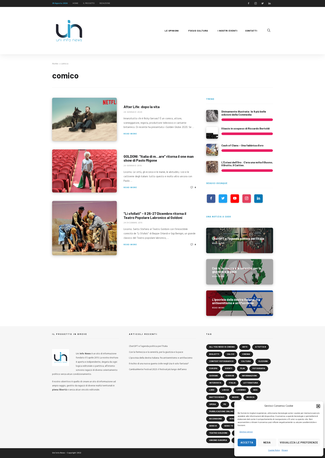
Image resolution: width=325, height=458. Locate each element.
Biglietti (214, 354)
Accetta (247, 442)
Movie (235, 397)
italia (232, 383)
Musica (250, 397)
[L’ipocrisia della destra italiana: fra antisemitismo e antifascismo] (239, 303)
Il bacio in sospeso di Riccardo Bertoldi (245, 128)
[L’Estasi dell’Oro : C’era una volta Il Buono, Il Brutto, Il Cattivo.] (212, 167)
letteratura (250, 383)
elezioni (263, 361)
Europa (213, 368)
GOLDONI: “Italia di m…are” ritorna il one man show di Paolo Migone (159, 158)
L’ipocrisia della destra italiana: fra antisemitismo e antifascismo (160, 358)
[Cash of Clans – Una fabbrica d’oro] (212, 150)
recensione (215, 419)
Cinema (246, 354)
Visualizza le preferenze (299, 442)
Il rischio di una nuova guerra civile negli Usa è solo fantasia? (159, 364)
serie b (213, 426)
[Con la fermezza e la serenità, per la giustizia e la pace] (239, 271)
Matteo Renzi (216, 397)
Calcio (230, 354)
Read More (130, 134)
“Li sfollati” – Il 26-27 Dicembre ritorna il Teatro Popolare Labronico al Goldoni (155, 215)
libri (211, 390)
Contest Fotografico (221, 361)
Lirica (225, 390)
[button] (318, 406)
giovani (213, 376)
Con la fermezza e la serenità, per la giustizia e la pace (156, 352)
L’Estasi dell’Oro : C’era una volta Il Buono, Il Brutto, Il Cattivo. (247, 164)
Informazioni (249, 376)
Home (55, 64)
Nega (267, 442)
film (242, 368)
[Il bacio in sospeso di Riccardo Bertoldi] (212, 133)
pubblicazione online (221, 411)
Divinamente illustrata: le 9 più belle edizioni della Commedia (243, 113)
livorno (241, 390)
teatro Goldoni (218, 433)
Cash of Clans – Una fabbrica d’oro (242, 145)
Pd (224, 404)
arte (244, 347)
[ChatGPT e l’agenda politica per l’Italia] (239, 240)
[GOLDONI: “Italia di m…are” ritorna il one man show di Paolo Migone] (84, 170)
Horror (229, 376)
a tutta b (260, 347)
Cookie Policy (274, 450)
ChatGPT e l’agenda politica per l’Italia (148, 346)
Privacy (285, 450)
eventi (228, 368)
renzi (233, 419)
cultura (246, 361)
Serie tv (228, 426)
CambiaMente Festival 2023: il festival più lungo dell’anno (158, 369)
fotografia (258, 368)
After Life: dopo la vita (142, 107)
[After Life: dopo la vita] (84, 119)
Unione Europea (218, 440)
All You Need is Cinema (222, 347)
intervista (215, 383)
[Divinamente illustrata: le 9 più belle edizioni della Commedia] (212, 116)
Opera (212, 404)
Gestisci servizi (246, 432)
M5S (255, 390)
